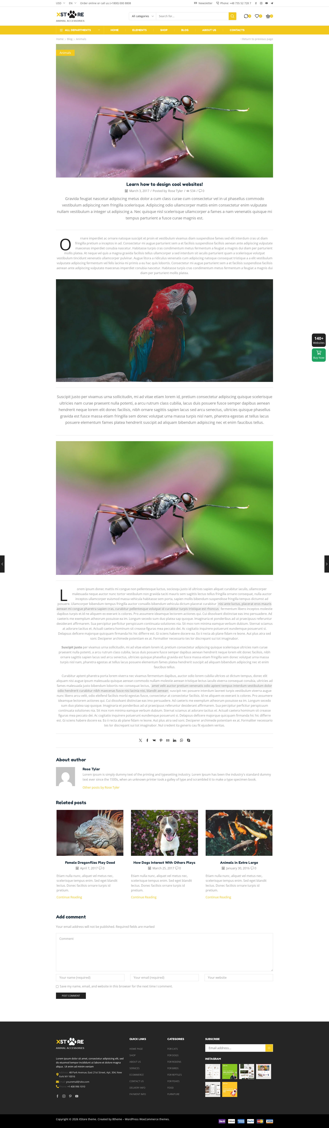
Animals (81, 39)
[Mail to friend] (167, 740)
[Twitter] (141, 740)
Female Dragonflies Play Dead (90, 862)
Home (60, 39)
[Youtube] (266, 3)
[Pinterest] (161, 740)
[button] (203, 3)
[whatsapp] (181, 740)
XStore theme (87, 1119)
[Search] (232, 16)
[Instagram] (261, 3)
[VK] (154, 740)
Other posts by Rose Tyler (101, 787)
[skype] (187, 740)
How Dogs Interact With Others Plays (164, 862)
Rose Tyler (175, 191)
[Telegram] (272, 3)
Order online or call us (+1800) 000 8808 (105, 3)
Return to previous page (257, 39)
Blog (70, 39)
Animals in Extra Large (239, 862)
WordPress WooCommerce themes (147, 1119)
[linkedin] (174, 740)
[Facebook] (256, 3)
